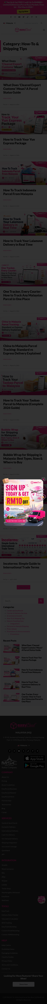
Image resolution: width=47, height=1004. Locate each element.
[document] (23, 502)
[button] (43, 479)
